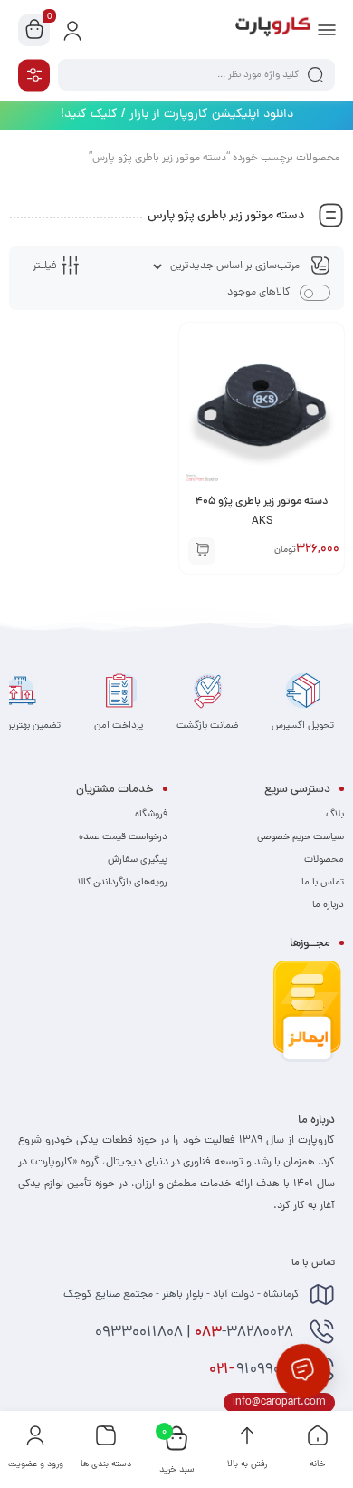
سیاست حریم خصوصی (300, 837)
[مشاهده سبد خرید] (34, 31)
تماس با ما (322, 882)
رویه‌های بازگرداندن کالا (122, 882)
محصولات (324, 860)
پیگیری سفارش (137, 860)
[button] (201, 551)
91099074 (254, 1370)
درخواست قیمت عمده (123, 837)
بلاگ (335, 814)
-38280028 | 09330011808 (196, 1333)
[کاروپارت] (272, 30)
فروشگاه (151, 814)
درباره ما (328, 905)
